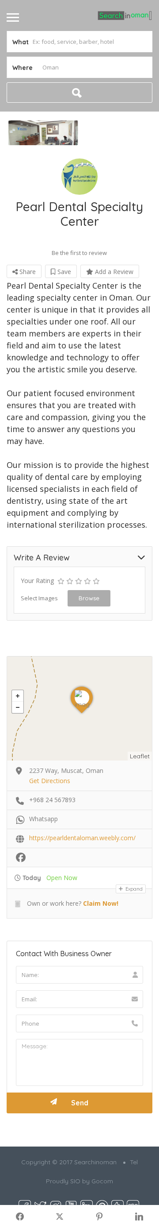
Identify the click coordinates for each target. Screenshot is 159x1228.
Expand (133, 889)
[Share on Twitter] (60, 1216)
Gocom (102, 1181)
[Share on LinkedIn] (139, 1216)
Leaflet (140, 756)
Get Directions (49, 780)
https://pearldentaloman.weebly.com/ (82, 838)
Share (27, 271)
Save (63, 271)
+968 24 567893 (52, 799)
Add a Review (113, 271)
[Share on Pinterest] (99, 1216)
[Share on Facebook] (20, 1216)
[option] (43, 132)
